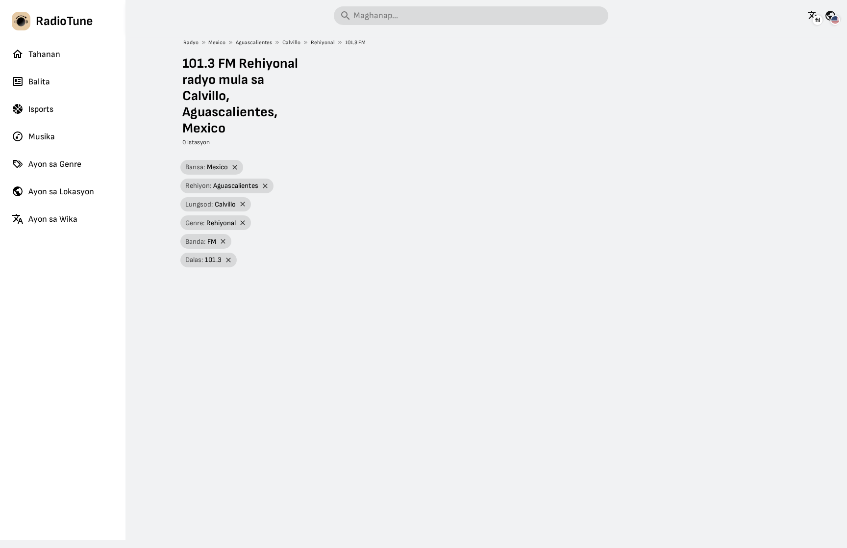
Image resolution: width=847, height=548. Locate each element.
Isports (40, 109)
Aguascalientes (254, 42)
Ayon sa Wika (52, 219)
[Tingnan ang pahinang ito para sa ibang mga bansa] (830, 15)
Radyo (191, 42)
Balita (39, 82)
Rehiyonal (323, 42)
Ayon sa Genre (54, 164)
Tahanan (44, 54)
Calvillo (291, 42)
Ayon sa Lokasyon (61, 191)
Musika (41, 136)
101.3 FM (355, 42)
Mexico (216, 42)
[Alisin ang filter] (235, 167)
